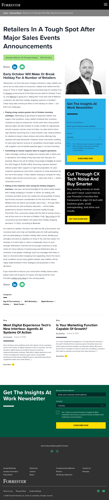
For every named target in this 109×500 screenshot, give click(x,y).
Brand (32, 474)
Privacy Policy (21, 491)
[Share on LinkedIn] (14, 67)
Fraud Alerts (7, 474)
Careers (32, 471)
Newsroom (34, 468)
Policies (59, 471)
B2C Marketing (30, 301)
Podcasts (85, 471)
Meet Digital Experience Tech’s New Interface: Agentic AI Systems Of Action (27, 329)
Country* (70, 133)
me (21, 274)
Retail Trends (19, 304)
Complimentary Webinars (65, 468)
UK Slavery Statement (64, 474)
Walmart (13, 96)
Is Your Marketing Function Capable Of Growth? (77, 327)
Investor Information (10, 471)
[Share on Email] (22, 67)
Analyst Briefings (9, 468)
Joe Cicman (7, 337)
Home (5, 13)
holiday (6, 304)
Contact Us (86, 468)
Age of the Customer (11, 301)
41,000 (50, 161)
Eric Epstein (60, 333)
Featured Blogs (16, 13)
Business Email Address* (75, 123)
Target (26, 90)
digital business (47, 301)
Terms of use (8, 491)
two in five (50, 216)
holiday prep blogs (19, 278)
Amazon (8, 93)
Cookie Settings (35, 491)
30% (36, 189)
